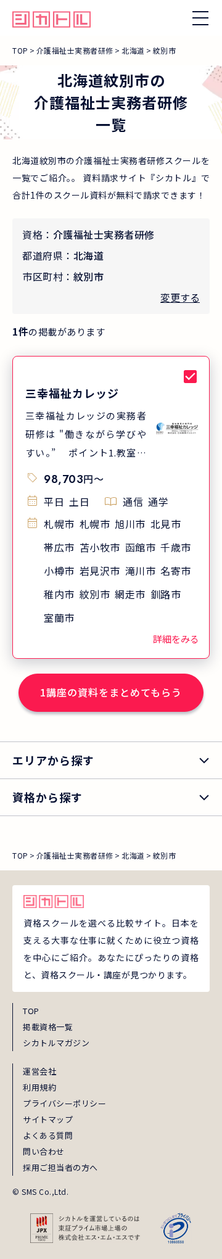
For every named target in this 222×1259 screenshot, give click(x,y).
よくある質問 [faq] (48, 1135)
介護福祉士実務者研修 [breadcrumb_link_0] (74, 50)
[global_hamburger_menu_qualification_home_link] (51, 18)
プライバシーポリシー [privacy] (64, 1103)
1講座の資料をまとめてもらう (111, 692)
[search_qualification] (111, 797)
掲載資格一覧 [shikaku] (48, 1027)
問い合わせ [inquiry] (44, 1151)
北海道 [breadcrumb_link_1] (133, 50)
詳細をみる (176, 638)
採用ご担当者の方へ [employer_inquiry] (60, 1167)
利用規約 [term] (39, 1087)
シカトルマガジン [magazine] (56, 1043)
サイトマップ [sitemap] (48, 1119)
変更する (180, 297)
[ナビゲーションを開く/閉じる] (200, 17)
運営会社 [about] (39, 1071)
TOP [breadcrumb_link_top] (20, 50)
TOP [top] (31, 1011)
